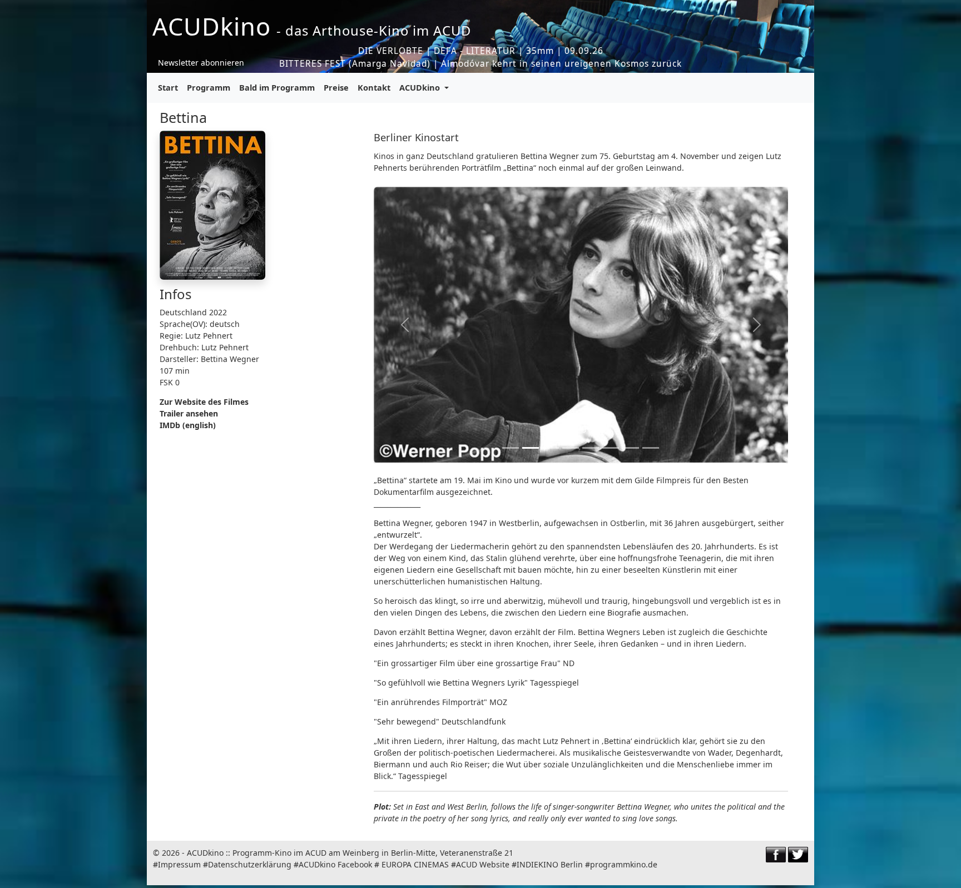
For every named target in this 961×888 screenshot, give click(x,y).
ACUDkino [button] (420, 87)
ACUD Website (482, 864)
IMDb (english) (188, 425)
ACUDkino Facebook (335, 864)
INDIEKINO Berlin (550, 864)
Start (168, 87)
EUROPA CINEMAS (415, 864)
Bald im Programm (277, 87)
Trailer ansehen (189, 413)
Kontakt (374, 87)
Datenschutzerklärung (249, 864)
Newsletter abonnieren (201, 62)
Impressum (179, 864)
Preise (336, 87)
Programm (208, 87)
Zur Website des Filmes (204, 401)
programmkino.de (623, 864)
